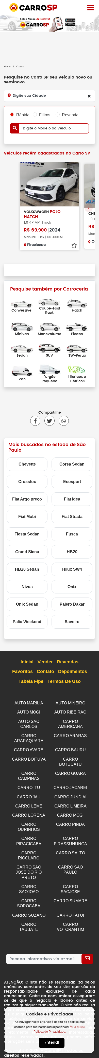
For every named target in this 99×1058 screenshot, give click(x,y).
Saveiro (72, 622)
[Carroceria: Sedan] (22, 347)
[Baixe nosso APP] (49, 23)
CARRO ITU (29, 787)
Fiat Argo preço (27, 499)
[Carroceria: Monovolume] (49, 326)
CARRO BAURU (70, 750)
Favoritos (22, 671)
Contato (45, 671)
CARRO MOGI (70, 815)
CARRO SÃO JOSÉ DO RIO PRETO (29, 872)
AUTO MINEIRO (70, 703)
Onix (72, 587)
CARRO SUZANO (28, 915)
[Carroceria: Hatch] (77, 302)
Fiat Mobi (27, 516)
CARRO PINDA (70, 824)
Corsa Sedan (72, 464)
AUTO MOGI (28, 712)
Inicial (27, 661)
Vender (45, 661)
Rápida (22, 115)
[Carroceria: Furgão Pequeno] (49, 369)
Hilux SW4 (72, 569)
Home (7, 66)
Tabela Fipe (31, 681)
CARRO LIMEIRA (70, 806)
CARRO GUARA (70, 773)
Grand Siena (27, 552)
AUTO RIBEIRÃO (70, 712)
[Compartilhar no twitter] (47, 421)
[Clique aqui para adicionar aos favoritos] (74, 245)
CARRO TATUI (70, 915)
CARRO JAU (29, 797)
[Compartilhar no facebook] (35, 421)
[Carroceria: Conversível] (22, 302)
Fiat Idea (72, 499)
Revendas (67, 661)
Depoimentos (72, 671)
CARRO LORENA (28, 815)
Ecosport (72, 481)
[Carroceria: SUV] (49, 347)
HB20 (72, 552)
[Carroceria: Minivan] (22, 326)
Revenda (70, 115)
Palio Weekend (27, 622)
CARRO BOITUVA (29, 759)
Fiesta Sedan (27, 534)
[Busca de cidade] (89, 96)
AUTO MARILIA (28, 703)
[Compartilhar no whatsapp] (62, 421)
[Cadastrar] (87, 959)
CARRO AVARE (28, 750)
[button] (89, 208)
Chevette (27, 464)
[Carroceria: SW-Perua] (77, 347)
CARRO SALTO (70, 853)
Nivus (27, 587)
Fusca (72, 534)
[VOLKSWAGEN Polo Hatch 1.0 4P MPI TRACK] (49, 184)
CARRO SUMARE (70, 901)
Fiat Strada (72, 516)
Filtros (44, 115)
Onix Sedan (27, 604)
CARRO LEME (28, 806)
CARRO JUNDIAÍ (70, 797)
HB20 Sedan (27, 569)
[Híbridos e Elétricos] (77, 369)
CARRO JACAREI (70, 787)
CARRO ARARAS (70, 736)
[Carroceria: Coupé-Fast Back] (49, 300)
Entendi (51, 1043)
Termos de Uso (64, 681)
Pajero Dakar (72, 604)
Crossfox (27, 481)
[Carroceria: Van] (22, 371)
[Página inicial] (90, 7)
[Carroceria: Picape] (77, 326)
